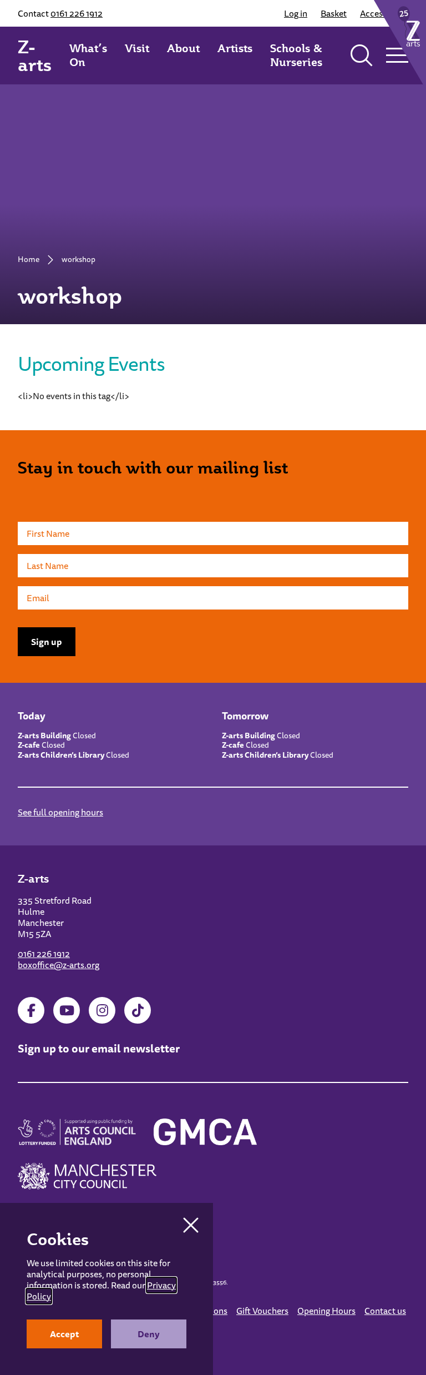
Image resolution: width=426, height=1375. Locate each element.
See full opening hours (60, 812)
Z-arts (35, 55)
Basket (334, 13)
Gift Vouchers (262, 1310)
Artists (234, 48)
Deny (149, 1334)
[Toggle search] (362, 55)
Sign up (46, 641)
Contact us (385, 1310)
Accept (64, 1334)
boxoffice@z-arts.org (58, 965)
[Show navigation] (397, 55)
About (183, 48)
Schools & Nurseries (296, 55)
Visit (137, 48)
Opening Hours (326, 1310)
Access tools (384, 13)
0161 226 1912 (76, 13)
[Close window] (191, 1225)
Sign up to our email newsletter (99, 1048)
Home (28, 259)
